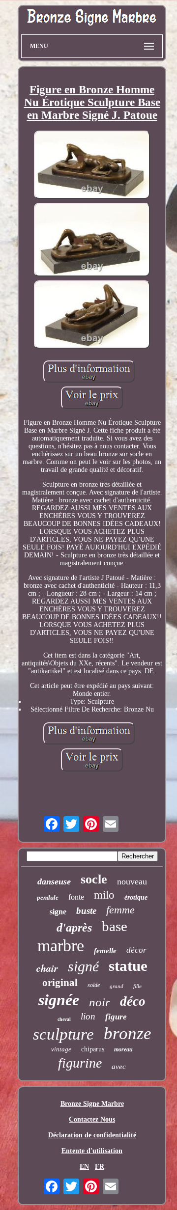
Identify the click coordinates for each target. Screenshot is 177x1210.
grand (116, 986)
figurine (80, 1063)
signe (58, 912)
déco (133, 1001)
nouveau (132, 881)
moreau (123, 1049)
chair (47, 968)
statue (128, 965)
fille (137, 986)
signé (83, 966)
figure (116, 1016)
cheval (64, 1019)
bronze (127, 1033)
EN (84, 1166)
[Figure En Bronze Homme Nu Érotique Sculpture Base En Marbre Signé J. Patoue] (92, 166)
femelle (105, 951)
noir (99, 1002)
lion (88, 1016)
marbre (60, 945)
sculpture (63, 1034)
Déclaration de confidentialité (92, 1135)
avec (119, 1067)
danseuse (54, 881)
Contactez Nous (92, 1119)
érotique (136, 897)
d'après (74, 927)
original (60, 983)
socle (94, 879)
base (114, 926)
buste (86, 911)
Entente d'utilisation (91, 1151)
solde (94, 985)
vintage (61, 1049)
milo (104, 895)
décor (136, 950)
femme (120, 910)
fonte (76, 897)
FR (99, 1166)
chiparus (92, 1049)
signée (58, 1000)
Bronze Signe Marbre (92, 1103)
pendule (48, 897)
